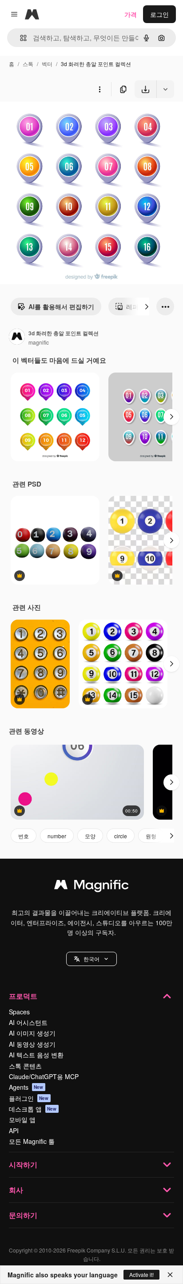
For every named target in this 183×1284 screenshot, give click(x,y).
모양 (90, 836)
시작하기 (23, 1164)
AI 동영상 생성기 (32, 1044)
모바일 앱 (22, 1119)
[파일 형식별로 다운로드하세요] (165, 89)
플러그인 (29, 1098)
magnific (38, 342)
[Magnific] (91, 886)
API (14, 1130)
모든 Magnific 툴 (32, 1141)
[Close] (170, 1274)
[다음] (147, 306)
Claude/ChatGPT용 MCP (44, 1076)
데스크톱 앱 (33, 1108)
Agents (26, 1087)
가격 (130, 14)
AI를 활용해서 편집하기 (61, 306)
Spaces (19, 1011)
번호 (23, 836)
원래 (51, 118)
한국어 (91, 958)
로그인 (159, 14)
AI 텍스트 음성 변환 (36, 1054)
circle (120, 836)
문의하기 (23, 1215)
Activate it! (141, 1274)
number (57, 836)
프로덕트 (23, 996)
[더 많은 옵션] (99, 89)
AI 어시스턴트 (28, 1022)
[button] (91, 959)
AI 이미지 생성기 (32, 1033)
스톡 (28, 63)
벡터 (47, 63)
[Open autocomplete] (20, 38)
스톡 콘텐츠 (25, 1065)
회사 (16, 1190)
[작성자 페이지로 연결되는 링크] (17, 337)
